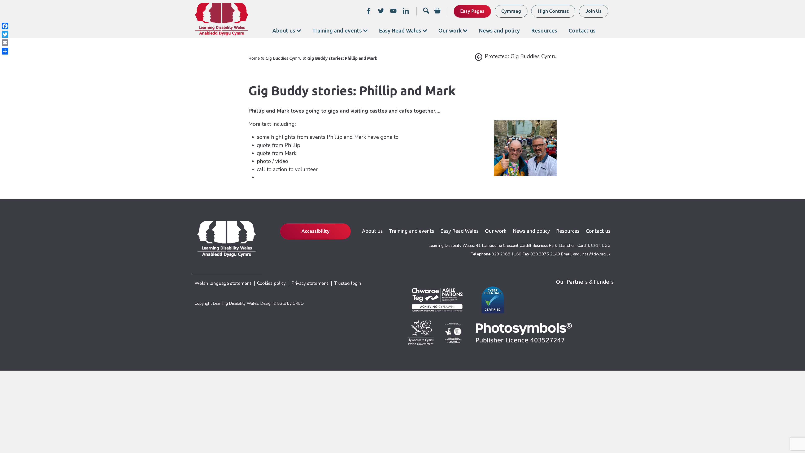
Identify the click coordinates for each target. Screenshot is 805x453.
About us (283, 30)
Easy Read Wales (400, 30)
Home (254, 58)
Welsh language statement (223, 283)
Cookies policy (271, 283)
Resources (544, 30)
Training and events (337, 30)
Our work (450, 30)
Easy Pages (472, 11)
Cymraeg (511, 11)
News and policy (499, 30)
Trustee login (347, 283)
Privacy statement (309, 283)
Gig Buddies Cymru (283, 58)
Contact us (582, 30)
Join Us (594, 11)
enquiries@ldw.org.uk (591, 254)
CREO (298, 303)
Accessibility (315, 231)
